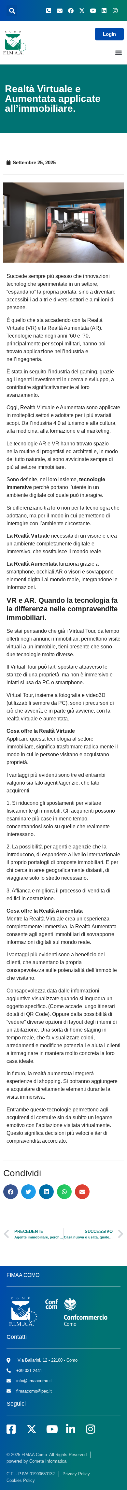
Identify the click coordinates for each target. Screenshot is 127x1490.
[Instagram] (114, 10)
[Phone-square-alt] (48, 10)
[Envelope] (59, 10)
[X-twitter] (81, 10)
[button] (12, 10)
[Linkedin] (103, 10)
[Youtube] (92, 10)
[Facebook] (70, 10)
